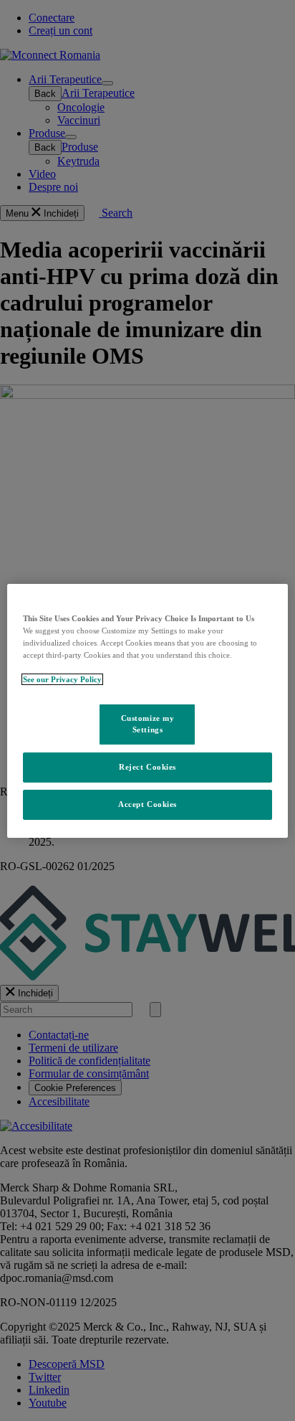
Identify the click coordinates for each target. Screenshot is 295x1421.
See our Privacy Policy (62, 679)
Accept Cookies (147, 804)
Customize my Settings (148, 724)
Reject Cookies (147, 767)
